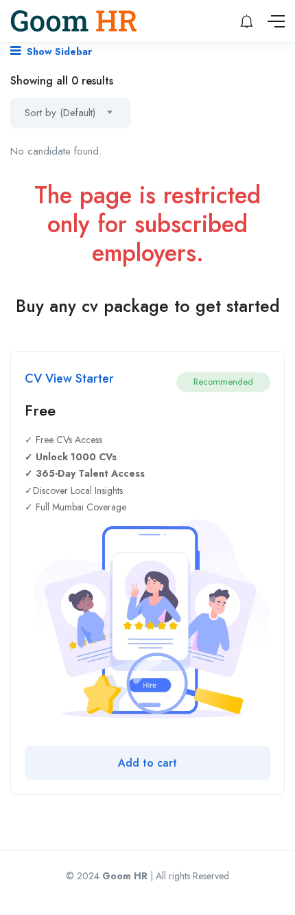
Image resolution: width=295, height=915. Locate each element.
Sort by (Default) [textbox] (60, 112)
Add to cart (147, 763)
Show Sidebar (58, 51)
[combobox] (70, 113)
